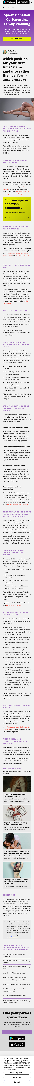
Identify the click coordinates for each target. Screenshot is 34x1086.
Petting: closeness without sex (17, 504)
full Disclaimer (13, 937)
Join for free (20, 38)
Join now (17, 217)
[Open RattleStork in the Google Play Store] (9, 2)
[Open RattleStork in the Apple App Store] (23, 2)
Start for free (20, 1032)
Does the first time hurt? (14, 605)
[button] (17, 956)
